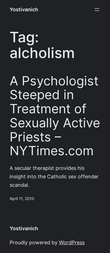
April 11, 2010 (22, 198)
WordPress (72, 242)
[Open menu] (97, 9)
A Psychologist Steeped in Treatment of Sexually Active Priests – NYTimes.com (55, 116)
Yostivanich (24, 9)
